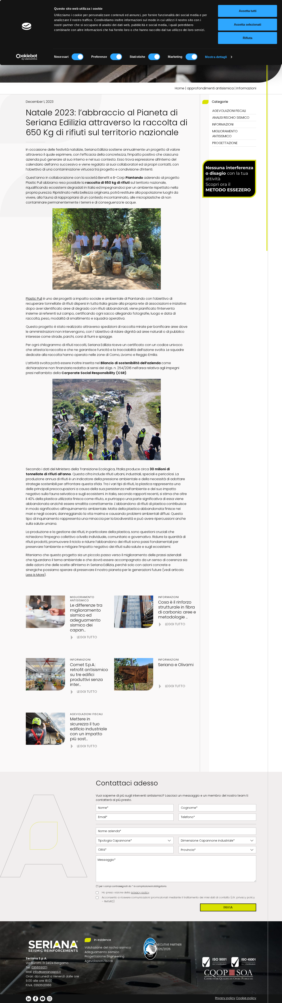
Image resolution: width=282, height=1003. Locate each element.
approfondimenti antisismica (210, 88)
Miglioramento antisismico (225, 134)
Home (179, 88)
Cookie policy (246, 998)
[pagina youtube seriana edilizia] (42, 998)
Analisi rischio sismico (230, 117)
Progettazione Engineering (104, 956)
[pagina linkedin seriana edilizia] (28, 998)
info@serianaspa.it (47, 972)
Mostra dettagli (216, 57)
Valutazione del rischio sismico (108, 947)
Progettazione (225, 143)
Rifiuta (247, 38)
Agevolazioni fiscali (229, 110)
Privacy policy (225, 998)
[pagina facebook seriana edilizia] (35, 998)
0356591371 (39, 967)
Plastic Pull (34, 298)
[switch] (116, 56)
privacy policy (140, 892)
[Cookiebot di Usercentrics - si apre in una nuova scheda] (27, 57)
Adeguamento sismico (102, 952)
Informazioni (246, 88)
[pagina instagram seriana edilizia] (49, 998)
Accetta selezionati (247, 24)
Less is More (35, 574)
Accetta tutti (247, 11)
